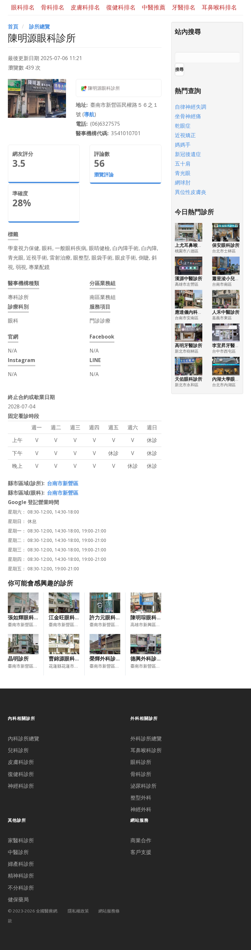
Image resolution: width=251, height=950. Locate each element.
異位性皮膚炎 (190, 192)
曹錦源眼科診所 (67, 658)
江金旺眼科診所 (67, 617)
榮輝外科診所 (105, 658)
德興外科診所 (146, 658)
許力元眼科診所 (108, 617)
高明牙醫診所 (188, 345)
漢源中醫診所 (188, 278)
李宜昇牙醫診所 (228, 345)
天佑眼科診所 (188, 379)
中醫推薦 (153, 7)
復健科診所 (21, 774)
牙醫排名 (183, 7)
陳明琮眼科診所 (148, 617)
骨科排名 (52, 7)
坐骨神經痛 (188, 116)
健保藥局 (18, 899)
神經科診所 (21, 785)
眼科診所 (140, 762)
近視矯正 (185, 135)
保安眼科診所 (226, 245)
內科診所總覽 (23, 738)
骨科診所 (140, 774)
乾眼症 (183, 125)
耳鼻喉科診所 (146, 750)
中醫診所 (18, 852)
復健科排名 (121, 7)
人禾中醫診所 (226, 312)
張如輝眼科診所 (26, 617)
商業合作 (140, 840)
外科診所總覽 (146, 738)
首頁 (13, 26)
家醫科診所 (21, 840)
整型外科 (140, 797)
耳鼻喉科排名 (219, 7)
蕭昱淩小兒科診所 (230, 278)
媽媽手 (183, 144)
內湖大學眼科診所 (230, 379)
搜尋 (179, 69)
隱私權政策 (78, 911)
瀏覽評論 (104, 174)
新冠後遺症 (188, 154)
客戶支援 (140, 852)
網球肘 (183, 182)
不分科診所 (21, 887)
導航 (89, 114)
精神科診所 (21, 875)
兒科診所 (18, 750)
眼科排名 (23, 7)
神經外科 (140, 809)
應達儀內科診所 (191, 312)
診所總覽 (39, 26)
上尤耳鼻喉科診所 (193, 245)
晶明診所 (18, 658)
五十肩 (183, 163)
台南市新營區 (62, 483)
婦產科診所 (21, 863)
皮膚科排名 (85, 7)
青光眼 (183, 173)
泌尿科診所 (143, 785)
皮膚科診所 (21, 762)
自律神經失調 (190, 106)
